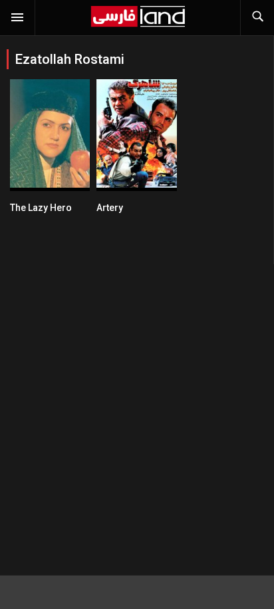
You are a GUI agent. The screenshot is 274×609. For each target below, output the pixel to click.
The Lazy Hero (41, 207)
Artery (109, 207)
